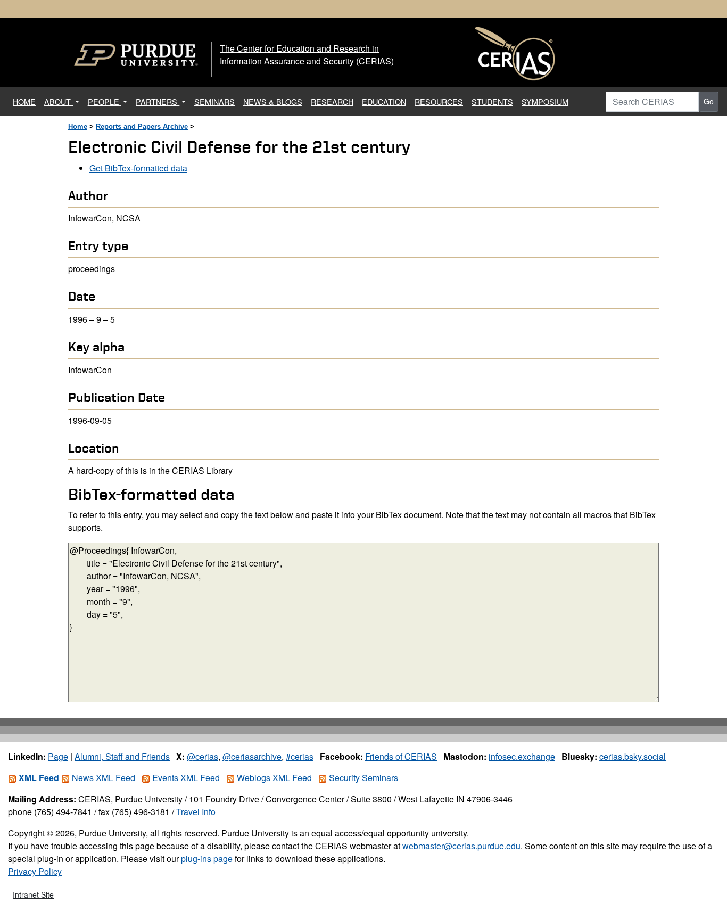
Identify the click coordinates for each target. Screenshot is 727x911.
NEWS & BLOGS (272, 101)
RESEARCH (332, 101)
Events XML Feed (185, 778)
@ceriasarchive (252, 756)
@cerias (202, 756)
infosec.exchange (522, 756)
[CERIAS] (515, 54)
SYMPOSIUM (545, 101)
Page (58, 756)
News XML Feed (102, 778)
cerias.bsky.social (632, 756)
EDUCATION (384, 101)
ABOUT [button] (58, 101)
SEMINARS (214, 101)
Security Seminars (362, 778)
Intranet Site (33, 894)
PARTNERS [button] (157, 101)
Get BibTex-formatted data (138, 168)
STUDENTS (492, 101)
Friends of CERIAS (401, 756)
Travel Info (196, 812)
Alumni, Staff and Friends (122, 756)
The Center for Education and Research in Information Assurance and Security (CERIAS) (307, 54)
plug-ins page (207, 858)
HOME (26, 101)
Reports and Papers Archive (142, 126)
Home (77, 126)
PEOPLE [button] (104, 101)
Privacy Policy (35, 871)
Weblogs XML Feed (273, 778)
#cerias (299, 756)
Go (709, 101)
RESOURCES (439, 101)
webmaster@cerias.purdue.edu (461, 846)
